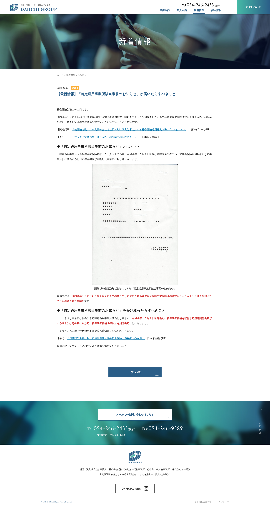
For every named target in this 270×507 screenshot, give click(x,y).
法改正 (81, 75)
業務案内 (165, 10)
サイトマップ (222, 502)
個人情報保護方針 (203, 502)
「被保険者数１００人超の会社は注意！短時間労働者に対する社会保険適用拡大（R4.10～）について (129, 129)
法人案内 (182, 10)
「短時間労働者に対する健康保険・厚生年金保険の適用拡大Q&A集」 (106, 338)
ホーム (60, 75)
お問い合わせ (253, 7)
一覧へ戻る (135, 372)
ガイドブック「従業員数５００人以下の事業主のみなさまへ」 (102, 137)
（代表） (202, 5)
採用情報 (216, 10)
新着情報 (199, 10)
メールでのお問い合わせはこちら (135, 414)
